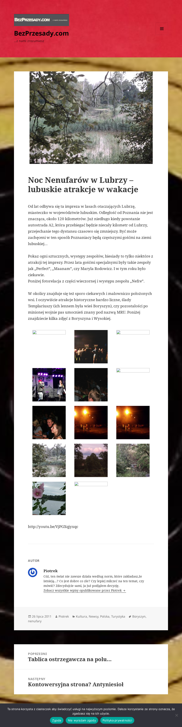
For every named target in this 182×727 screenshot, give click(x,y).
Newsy (93, 616)
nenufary (35, 621)
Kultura (81, 616)
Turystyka (118, 616)
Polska (104, 616)
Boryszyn (139, 616)
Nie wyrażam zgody (82, 720)
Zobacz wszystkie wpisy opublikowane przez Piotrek (83, 590)
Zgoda (56, 720)
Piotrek (64, 616)
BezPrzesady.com (41, 33)
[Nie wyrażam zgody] (176, 715)
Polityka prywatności (117, 720)
